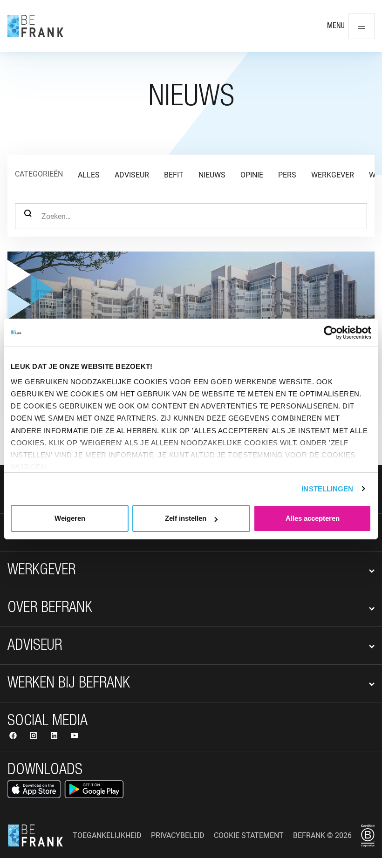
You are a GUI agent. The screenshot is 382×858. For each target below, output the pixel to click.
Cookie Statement (249, 835)
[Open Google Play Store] (94, 789)
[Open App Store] (34, 789)
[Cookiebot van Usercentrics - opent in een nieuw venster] (330, 333)
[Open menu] (361, 26)
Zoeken (28, 216)
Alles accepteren (313, 518)
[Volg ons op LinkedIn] (54, 736)
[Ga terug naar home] (35, 26)
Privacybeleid (178, 835)
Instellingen (327, 489)
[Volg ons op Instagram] (34, 736)
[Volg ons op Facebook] (13, 736)
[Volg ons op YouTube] (74, 736)
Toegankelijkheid (107, 835)
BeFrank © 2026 (322, 835)
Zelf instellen (185, 518)
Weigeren (70, 518)
